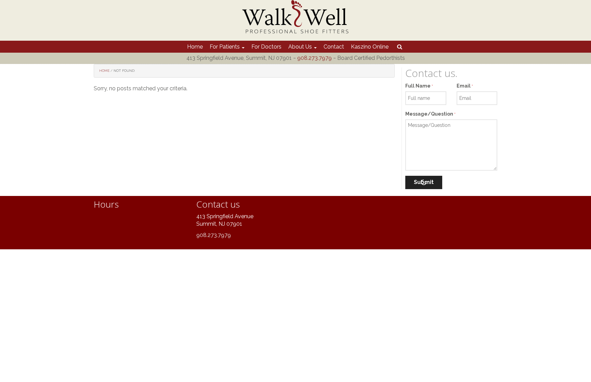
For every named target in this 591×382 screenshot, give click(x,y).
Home (195, 46)
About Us (300, 46)
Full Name (419, 86)
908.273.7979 (314, 58)
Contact (334, 46)
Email (465, 86)
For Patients (225, 46)
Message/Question (430, 114)
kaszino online (370, 46)
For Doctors (266, 46)
